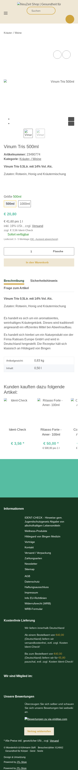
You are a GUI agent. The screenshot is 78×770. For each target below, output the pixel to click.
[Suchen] (50, 10)
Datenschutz (32, 581)
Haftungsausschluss (37, 587)
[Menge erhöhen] (70, 251)
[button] (60, 11)
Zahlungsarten (33, 558)
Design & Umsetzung (15, 757)
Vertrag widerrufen (39, 731)
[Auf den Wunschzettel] (66, 54)
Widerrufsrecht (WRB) (38, 603)
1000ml (25, 203)
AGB (27, 576)
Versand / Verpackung (38, 552)
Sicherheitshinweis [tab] (44, 280)
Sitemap (29, 569)
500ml (10, 203)
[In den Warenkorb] (7, 45)
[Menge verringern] (8, 251)
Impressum (31, 592)
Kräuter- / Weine (30, 159)
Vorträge (30, 541)
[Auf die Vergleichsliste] (57, 54)
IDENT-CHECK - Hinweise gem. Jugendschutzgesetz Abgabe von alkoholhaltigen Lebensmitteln (44, 521)
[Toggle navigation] (6, 11)
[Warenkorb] (70, 19)
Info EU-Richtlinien (36, 597)
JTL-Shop (22, 762)
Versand (37, 226)
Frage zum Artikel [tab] (16, 288)
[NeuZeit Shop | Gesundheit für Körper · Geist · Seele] (39, 3)
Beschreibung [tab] (14, 280)
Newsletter (31, 563)
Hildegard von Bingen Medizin (42, 536)
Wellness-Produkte (36, 530)
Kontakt (29, 547)
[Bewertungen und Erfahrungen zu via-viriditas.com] (46, 718)
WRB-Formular (34, 608)
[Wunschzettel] (68, 11)
